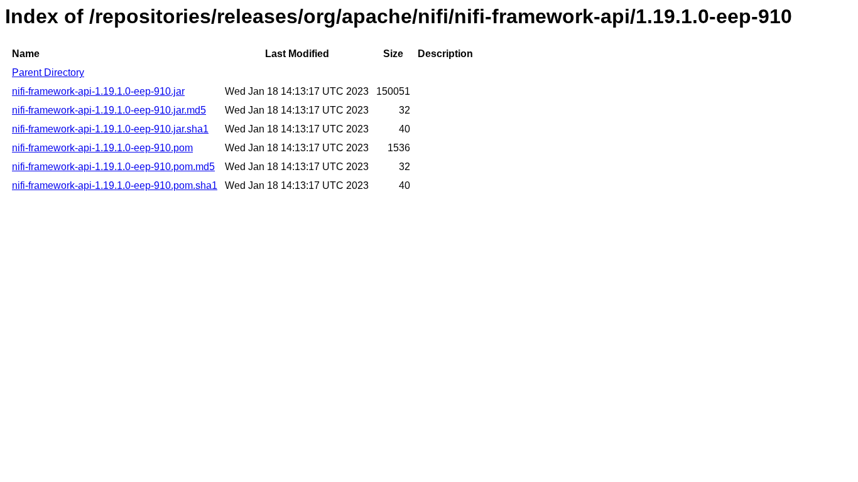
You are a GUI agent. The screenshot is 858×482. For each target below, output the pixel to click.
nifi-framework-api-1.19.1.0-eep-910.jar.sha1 (110, 129)
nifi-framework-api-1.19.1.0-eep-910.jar (98, 91)
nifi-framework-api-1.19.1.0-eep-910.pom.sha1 (114, 185)
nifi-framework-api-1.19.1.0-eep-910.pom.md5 (113, 166)
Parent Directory (48, 72)
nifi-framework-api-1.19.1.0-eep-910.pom (102, 147)
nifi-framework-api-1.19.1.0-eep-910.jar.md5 (109, 110)
